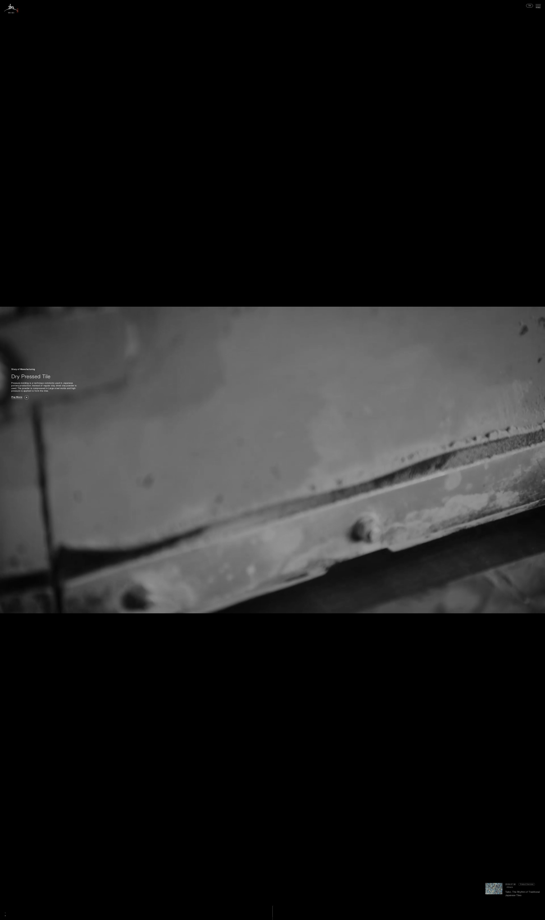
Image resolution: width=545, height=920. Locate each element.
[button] (5, 912)
